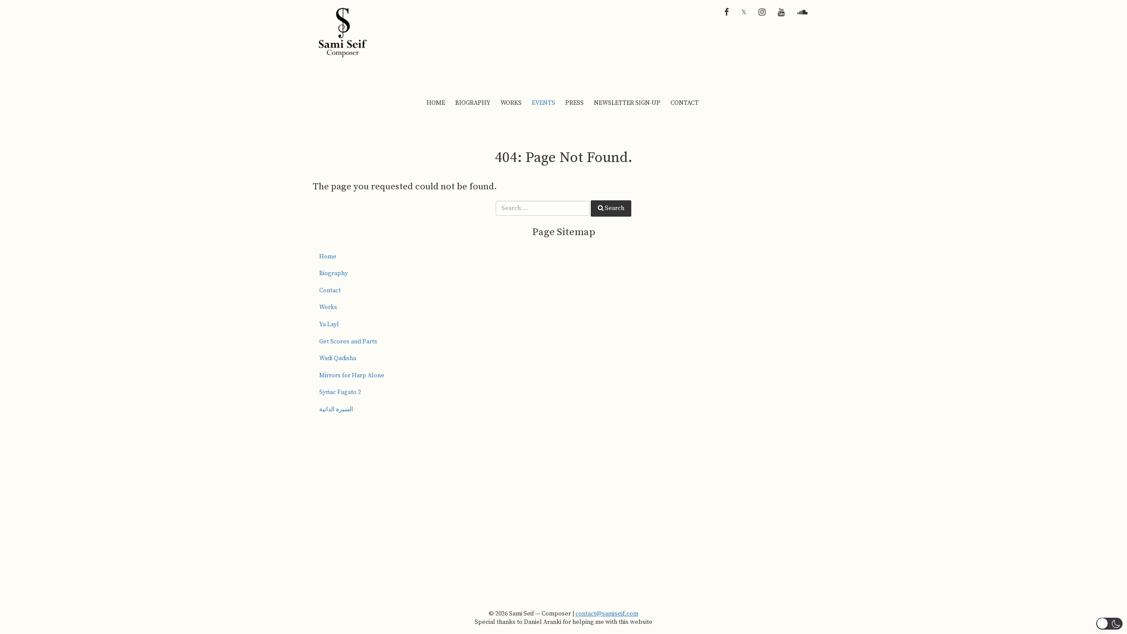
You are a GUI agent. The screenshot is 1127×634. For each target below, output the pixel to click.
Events (543, 103)
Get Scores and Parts (348, 342)
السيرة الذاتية (336, 409)
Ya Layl (329, 324)
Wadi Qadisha (337, 358)
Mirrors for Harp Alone (351, 376)
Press (574, 103)
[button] (1109, 624)
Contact (684, 103)
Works (511, 103)
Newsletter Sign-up (627, 103)
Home (436, 103)
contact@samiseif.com (606, 614)
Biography (472, 103)
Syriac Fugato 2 (340, 392)
